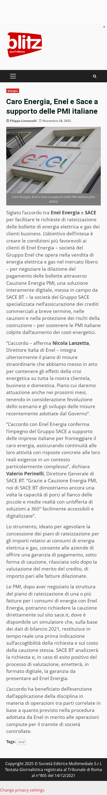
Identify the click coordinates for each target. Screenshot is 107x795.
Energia (13, 90)
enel (21, 742)
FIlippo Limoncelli (23, 121)
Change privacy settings (22, 790)
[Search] (94, 76)
